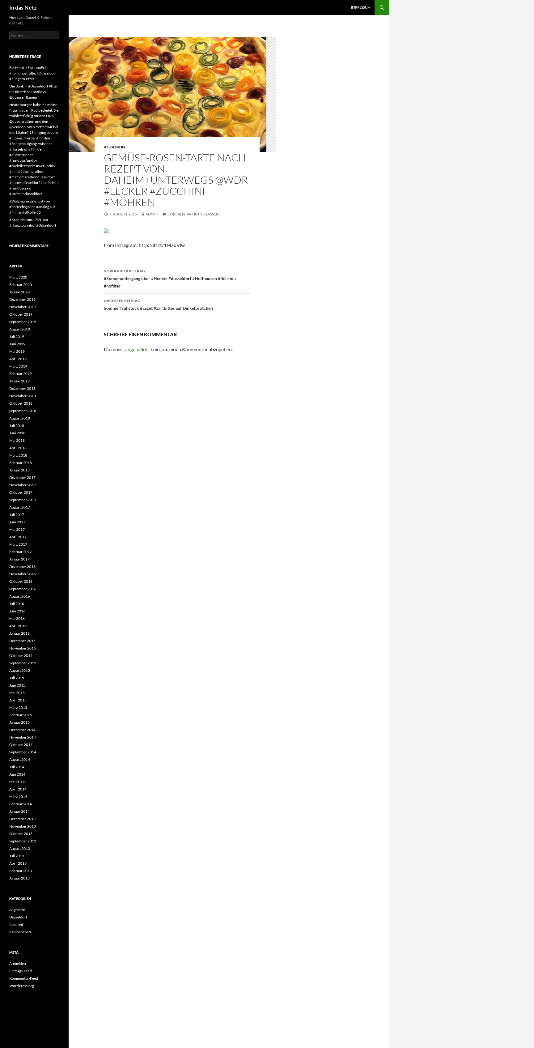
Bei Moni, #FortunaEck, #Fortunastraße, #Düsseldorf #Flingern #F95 (33, 73)
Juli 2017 (16, 514)
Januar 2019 (19, 381)
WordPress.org (21, 985)
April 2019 (18, 358)
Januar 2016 (19, 633)
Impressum (361, 7)
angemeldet (137, 349)
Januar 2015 (19, 722)
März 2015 (18, 707)
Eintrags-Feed (20, 971)
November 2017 (22, 485)
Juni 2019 (17, 344)
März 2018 (18, 455)
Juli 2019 (16, 336)
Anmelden (17, 963)
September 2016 (22, 588)
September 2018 (22, 410)
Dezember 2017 (22, 477)
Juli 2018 (16, 425)
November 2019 (22, 307)
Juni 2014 (17, 774)
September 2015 (22, 663)
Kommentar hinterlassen (193, 214)
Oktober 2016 (20, 581)
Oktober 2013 (20, 833)
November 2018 (22, 396)
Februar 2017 (20, 551)
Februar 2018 (20, 462)
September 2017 (22, 499)
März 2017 (18, 544)
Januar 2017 (19, 559)
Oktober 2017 (20, 492)
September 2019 (22, 321)
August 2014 (19, 759)
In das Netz (22, 7)
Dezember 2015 (22, 640)
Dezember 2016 (22, 566)
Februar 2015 (20, 715)
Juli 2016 (16, 603)
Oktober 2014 (20, 744)
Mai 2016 (17, 618)
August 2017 (19, 507)
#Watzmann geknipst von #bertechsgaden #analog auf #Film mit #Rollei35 (32, 207)
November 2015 (22, 648)
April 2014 (18, 789)
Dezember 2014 (22, 729)
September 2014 (22, 752)
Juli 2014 (16, 767)
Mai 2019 (17, 351)
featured (16, 924)
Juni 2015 (17, 685)
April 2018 (18, 447)
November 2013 (22, 826)
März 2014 (18, 796)
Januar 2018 (19, 470)
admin (152, 214)
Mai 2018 (17, 440)
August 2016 (19, 596)
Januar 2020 (19, 292)
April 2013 (18, 863)
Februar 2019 (20, 373)
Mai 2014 (17, 781)
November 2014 (22, 737)
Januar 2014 (19, 811)
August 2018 (19, 418)
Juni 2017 (17, 522)
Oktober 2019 (20, 314)
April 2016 (18, 626)
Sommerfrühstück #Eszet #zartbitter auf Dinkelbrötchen (158, 304)
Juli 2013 (16, 856)
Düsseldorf (18, 917)
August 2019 (19, 329)
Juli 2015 (16, 677)
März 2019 (18, 366)
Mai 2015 (17, 692)
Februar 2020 (20, 284)
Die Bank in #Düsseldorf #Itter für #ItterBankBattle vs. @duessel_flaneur (33, 92)
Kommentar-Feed (23, 978)
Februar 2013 (20, 870)
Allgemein (114, 147)
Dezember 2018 (22, 388)
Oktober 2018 (20, 403)
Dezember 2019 (22, 299)
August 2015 (19, 670)
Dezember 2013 (22, 818)
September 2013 (22, 841)
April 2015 (18, 700)
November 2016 (22, 574)
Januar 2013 (19, 878)
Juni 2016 (17, 611)
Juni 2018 (17, 433)
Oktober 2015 (20, 655)
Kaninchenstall (21, 932)
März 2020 (18, 277)
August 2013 (19, 848)
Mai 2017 (17, 529)
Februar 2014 (20, 804)
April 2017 (18, 537)
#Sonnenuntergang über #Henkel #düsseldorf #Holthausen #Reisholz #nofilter (170, 278)
